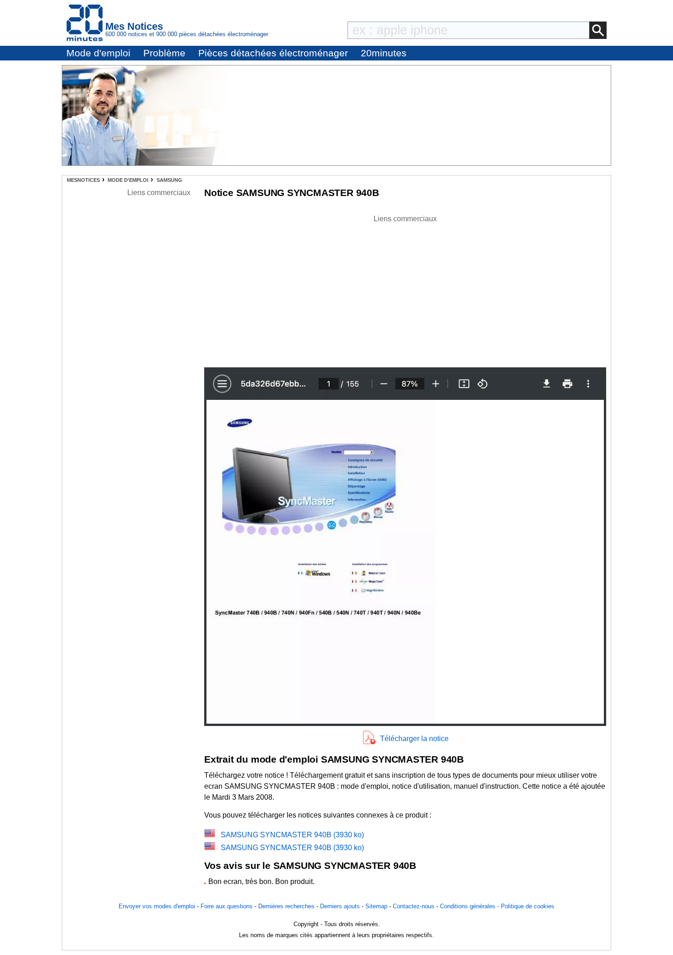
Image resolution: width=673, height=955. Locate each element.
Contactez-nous (413, 906)
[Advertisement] (405, 288)
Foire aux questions (227, 906)
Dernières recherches (286, 906)
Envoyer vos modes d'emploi (157, 906)
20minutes (384, 53)
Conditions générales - (470, 906)
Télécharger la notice (414, 738)
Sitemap (376, 906)
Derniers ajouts (340, 906)
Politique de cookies (527, 906)
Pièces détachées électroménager (273, 53)
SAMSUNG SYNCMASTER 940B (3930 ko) (292, 835)
